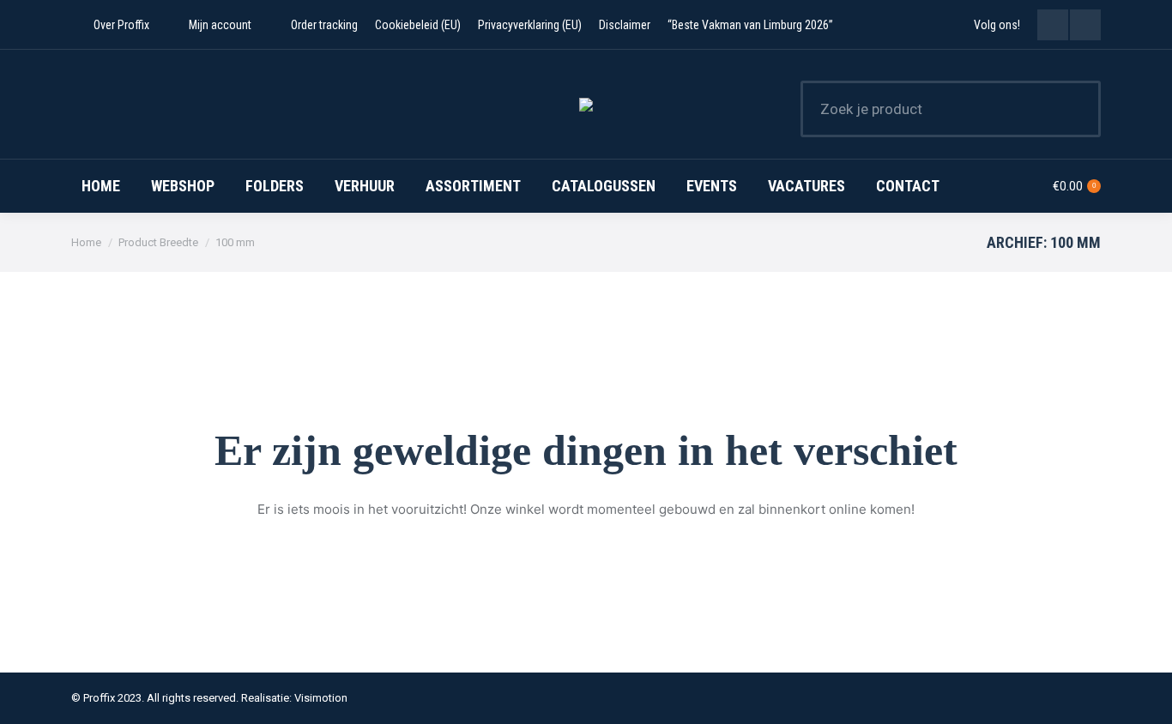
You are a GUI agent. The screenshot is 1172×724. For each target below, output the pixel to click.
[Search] (1077, 109)
